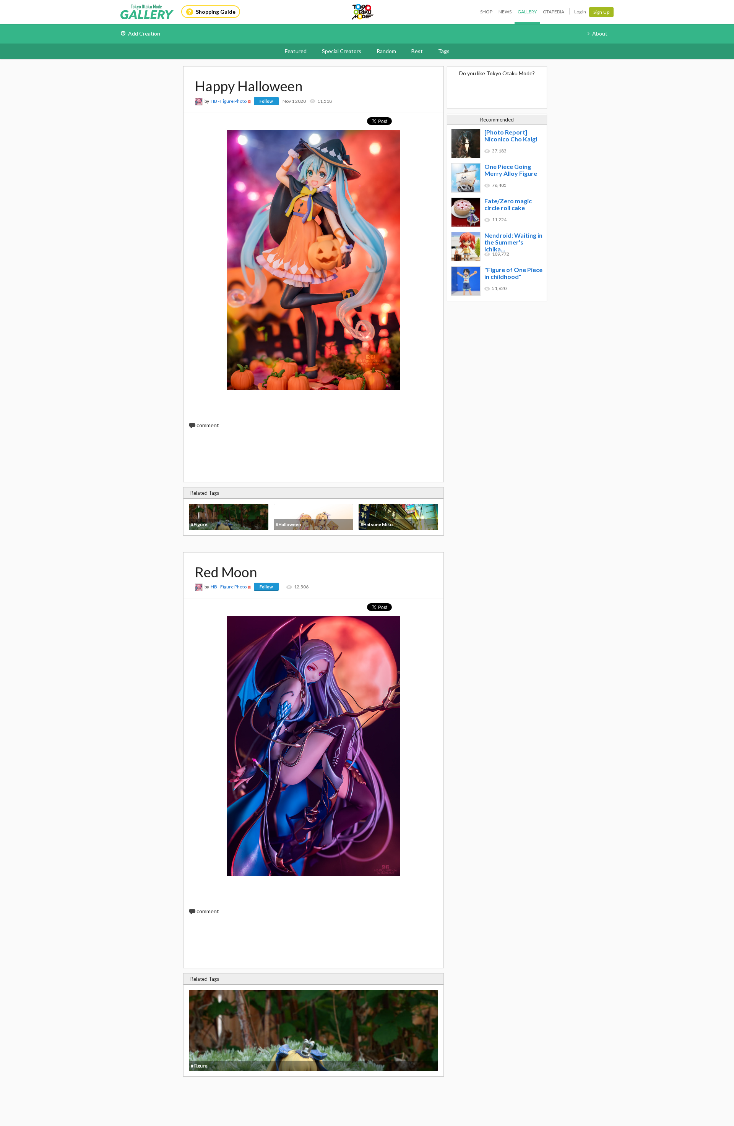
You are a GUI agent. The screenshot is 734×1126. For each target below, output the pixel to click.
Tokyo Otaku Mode (363, 12)
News (505, 12)
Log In (580, 12)
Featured (296, 51)
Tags (444, 51)
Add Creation (144, 33)
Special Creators (341, 51)
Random (386, 51)
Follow (266, 101)
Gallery (527, 12)
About (599, 33)
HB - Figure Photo (229, 101)
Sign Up (601, 12)
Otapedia (553, 12)
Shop (486, 12)
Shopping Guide (215, 11)
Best (417, 51)
